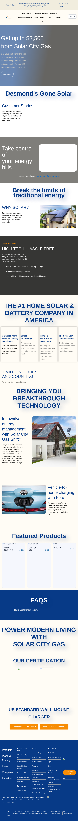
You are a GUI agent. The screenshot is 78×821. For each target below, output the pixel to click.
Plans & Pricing (39, 17)
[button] (75, 5)
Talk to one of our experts (47, 176)
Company (58, 17)
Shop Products (26, 13)
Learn (49, 17)
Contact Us (39, 22)
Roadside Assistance (41, 13)
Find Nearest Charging (25, 17)
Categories (53, 13)
